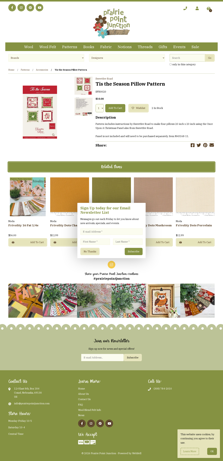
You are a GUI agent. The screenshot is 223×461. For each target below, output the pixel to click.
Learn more (189, 451)
